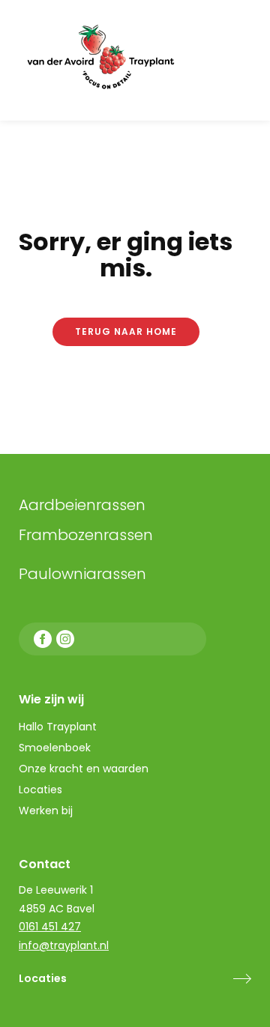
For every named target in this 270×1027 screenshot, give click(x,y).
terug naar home (126, 331)
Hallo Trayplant (58, 726)
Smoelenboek (55, 747)
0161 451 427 (50, 926)
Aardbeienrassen (82, 504)
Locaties (43, 978)
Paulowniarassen (82, 573)
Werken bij (46, 810)
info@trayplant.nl (64, 945)
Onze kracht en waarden (83, 768)
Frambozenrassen (119, 534)
